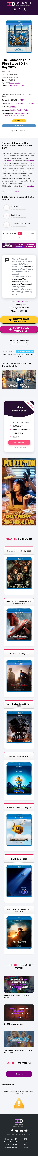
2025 (8, 71)
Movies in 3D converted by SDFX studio (17, 996)
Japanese (13, 107)
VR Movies (30, 103)
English (12, 110)
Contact (25, 1147)
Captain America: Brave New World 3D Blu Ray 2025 (19, 602)
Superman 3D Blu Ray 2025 (19, 654)
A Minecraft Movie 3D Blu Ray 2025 (19, 808)
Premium (29, 266)
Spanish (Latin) (7, 115)
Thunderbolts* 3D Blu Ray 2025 (19, 551)
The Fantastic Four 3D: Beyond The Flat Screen (18, 1051)
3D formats (23, 301)
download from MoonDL (22, 284)
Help (25, 1142)
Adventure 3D (21, 103)
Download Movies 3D (23, 4)
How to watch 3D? (11, 1139)
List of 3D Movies (11, 1145)
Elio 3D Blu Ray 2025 (19, 859)
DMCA (26, 1145)
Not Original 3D (14, 83)
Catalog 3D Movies (10, 1147)
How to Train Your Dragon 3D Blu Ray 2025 (19, 910)
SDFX (22, 100)
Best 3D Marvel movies (13, 1024)
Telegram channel (26, 351)
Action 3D (10, 103)
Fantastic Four (7, 161)
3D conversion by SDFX (10, 192)
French (28, 113)
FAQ (25, 1139)
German (22, 113)
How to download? (10, 1142)
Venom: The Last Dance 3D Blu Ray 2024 (19, 705)
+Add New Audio (22, 110)
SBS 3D (21, 86)
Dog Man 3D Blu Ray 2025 (19, 756)
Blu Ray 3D (14, 86)
